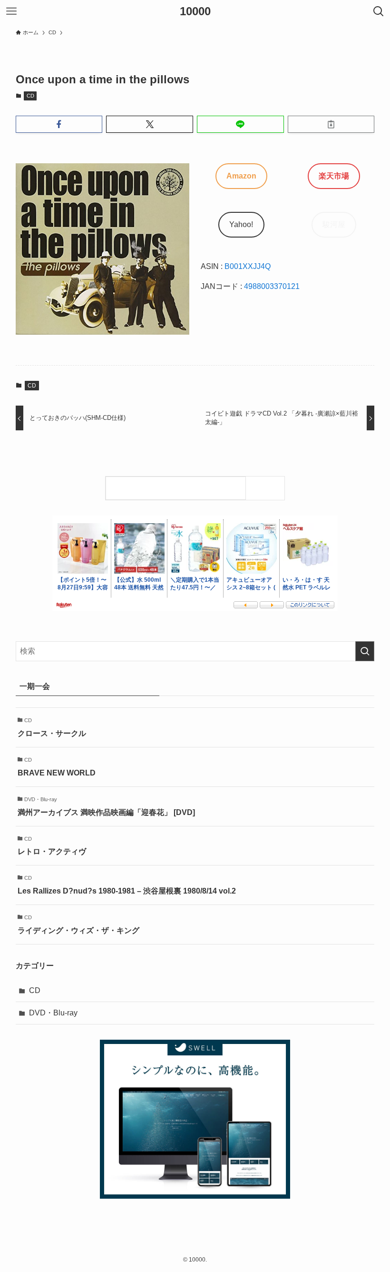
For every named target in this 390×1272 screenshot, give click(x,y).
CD (30, 96)
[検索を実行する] (364, 651)
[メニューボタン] (11, 11)
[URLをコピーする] (331, 124)
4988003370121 (272, 286)
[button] (59, 124)
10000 (195, 11)
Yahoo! (241, 224)
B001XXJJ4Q (247, 266)
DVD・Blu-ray (53, 1013)
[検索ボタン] (378, 11)
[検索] (267, 488)
